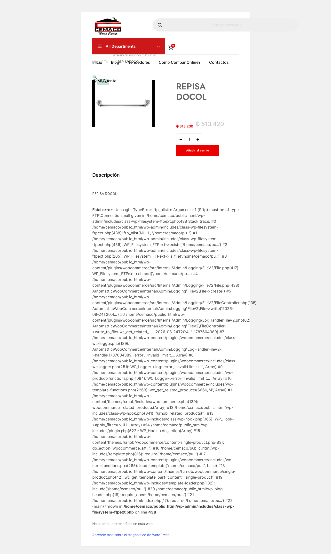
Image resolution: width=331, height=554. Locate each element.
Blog (115, 62)
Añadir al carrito (197, 150)
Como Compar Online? (179, 62)
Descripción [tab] (106, 175)
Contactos (219, 62)
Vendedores (139, 62)
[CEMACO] (108, 27)
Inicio (97, 62)
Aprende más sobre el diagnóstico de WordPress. (131, 535)
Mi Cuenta (106, 80)
